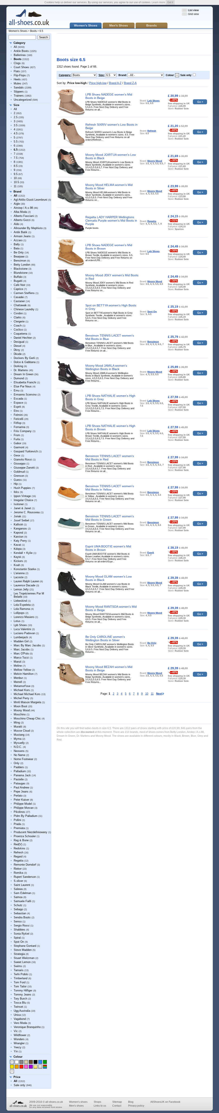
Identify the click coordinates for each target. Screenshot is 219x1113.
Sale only (19, 1085)
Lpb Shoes (20, 625)
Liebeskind (20, 600)
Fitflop (17, 423)
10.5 (16, 182)
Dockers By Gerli (24, 358)
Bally (17, 244)
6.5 (41, 30)
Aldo (16, 224)
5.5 (16, 141)
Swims (18, 966)
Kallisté (18, 524)
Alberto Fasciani (24, 216)
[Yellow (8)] (12, 1066)
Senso (18, 921)
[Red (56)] (21, 1066)
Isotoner (19, 504)
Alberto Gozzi (22, 220)
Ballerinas (20, 55)
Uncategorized (22, 99)
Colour (17, 1056)
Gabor (17, 443)
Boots (33, 30)
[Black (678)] (35, 1062)
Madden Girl (21, 641)
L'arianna (19, 573)
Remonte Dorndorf (25, 864)
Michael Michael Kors (27, 694)
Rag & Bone (21, 840)
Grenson (19, 475)
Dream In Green (23, 374)
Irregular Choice (23, 500)
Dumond (19, 378)
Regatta (18, 860)
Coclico (18, 329)
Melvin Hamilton (24, 673)
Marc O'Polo (21, 653)
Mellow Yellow (22, 669)
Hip (16, 483)
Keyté (17, 557)
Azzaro (18, 240)
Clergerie (19, 321)
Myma (17, 738)
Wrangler (19, 1043)
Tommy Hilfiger (23, 990)
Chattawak (20, 305)
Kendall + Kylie (23, 552)
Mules (17, 83)
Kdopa (18, 548)
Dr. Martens (21, 370)
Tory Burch (20, 998)
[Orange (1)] (16, 1066)
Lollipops (19, 613)
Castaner (19, 301)
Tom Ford (19, 982)
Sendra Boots (22, 917)
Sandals (19, 87)
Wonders (19, 1039)
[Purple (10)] (30, 1066)
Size (16, 105)
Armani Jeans (22, 236)
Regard (18, 856)
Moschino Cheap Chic (27, 718)
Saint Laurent (22, 885)
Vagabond (20, 1018)
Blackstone (21, 268)
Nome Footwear (23, 759)
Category (19, 42)
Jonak (17, 516)
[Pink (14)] (26, 1066)
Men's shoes (76, 1105)
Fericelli (18, 418)
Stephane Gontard (25, 945)
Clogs (17, 63)
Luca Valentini (22, 629)
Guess (18, 479)
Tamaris (19, 970)
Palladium (20, 771)
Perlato (18, 795)
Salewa (18, 889)
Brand (17, 191)
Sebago (18, 909)
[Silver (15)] (40, 1066)
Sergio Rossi (22, 925)
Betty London (22, 264)
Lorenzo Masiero (24, 617)
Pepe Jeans (21, 791)
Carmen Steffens (24, 293)
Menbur (18, 677)
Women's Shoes (18, 30)
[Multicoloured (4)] (45, 1066)
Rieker (18, 868)
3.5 (16, 125)
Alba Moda (20, 211)
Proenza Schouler (25, 836)
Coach (18, 325)
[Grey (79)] (21, 1062)
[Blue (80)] (40, 1062)
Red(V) (18, 844)
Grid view (193, 14)
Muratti (18, 726)
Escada (18, 398)
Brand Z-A (130, 83)
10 (15, 178)
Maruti (17, 661)
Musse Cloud (22, 730)
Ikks (16, 492)
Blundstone (21, 272)
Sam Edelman (22, 893)
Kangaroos (20, 528)
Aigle (17, 203)
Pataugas (19, 783)
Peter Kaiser (21, 799)
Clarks (18, 317)
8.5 (16, 166)
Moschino (20, 714)
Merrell (18, 682)
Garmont (19, 447)
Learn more (158, 2)
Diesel (17, 345)
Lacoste (19, 577)
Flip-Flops (20, 75)
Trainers (19, 95)
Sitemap (117, 1101)
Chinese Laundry (24, 309)
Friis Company (23, 431)
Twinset (18, 1006)
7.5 (16, 157)
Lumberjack (21, 637)
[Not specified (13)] (12, 1071)
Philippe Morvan (24, 807)
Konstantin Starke (25, 569)
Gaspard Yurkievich (26, 451)
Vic (16, 1031)
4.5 (16, 133)
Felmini (18, 414)
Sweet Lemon (22, 962)
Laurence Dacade (24, 585)
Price (16, 1077)
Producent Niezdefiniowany (30, 832)
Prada (17, 824)
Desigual (19, 341)
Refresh (18, 852)
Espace (18, 402)
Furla (17, 439)
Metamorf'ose (22, 686)
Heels (17, 79)
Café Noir (19, 285)
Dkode (18, 354)
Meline (18, 665)
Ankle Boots (21, 51)
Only (16, 763)
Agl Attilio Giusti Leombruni (30, 199)
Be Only (19, 252)
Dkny (17, 349)
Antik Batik (20, 232)
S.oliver (18, 880)
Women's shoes (78, 1101)
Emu (16, 390)
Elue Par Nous (23, 386)
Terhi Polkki (21, 974)
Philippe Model (23, 803)
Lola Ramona (22, 608)
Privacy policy (136, 1105)
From (17, 435)
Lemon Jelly (21, 589)
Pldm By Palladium (25, 815)
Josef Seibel (21, 520)
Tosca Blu (20, 1002)
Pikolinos (19, 811)
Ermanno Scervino (25, 394)
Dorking (18, 366)
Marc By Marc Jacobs (27, 645)
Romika (18, 872)
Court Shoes (21, 67)
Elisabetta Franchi (25, 382)
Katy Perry (20, 540)
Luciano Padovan (24, 633)
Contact (116, 1105)
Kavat (17, 544)
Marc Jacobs (22, 649)
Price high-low (98, 83)
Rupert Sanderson (25, 876)
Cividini (18, 313)
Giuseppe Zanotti (24, 467)
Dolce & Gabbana (25, 362)
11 (15, 186)
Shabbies (19, 929)
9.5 (16, 174)
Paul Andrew (21, 787)
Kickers (18, 561)
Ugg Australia (22, 1010)
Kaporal (18, 532)
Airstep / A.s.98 (23, 207)
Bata (16, 248)
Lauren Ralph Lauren (26, 581)
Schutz (18, 905)
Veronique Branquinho (27, 1027)
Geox (17, 455)
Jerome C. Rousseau (27, 512)
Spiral (17, 937)
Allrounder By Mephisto (28, 228)
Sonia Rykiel (21, 933)
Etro (16, 410)
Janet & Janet (22, 508)
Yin (16, 1051)
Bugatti (18, 280)
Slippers (19, 91)
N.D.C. (18, 746)
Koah (17, 565)
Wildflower (20, 1035)
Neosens (19, 751)
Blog (130, 1101)
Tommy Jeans (22, 994)
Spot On (19, 941)
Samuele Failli (22, 901)
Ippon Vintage (22, 496)
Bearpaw (19, 256)
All (15, 47)
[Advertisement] (134, 44)
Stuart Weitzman (24, 958)
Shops (97, 1101)
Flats (17, 71)
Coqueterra (20, 333)
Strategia (19, 954)
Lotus (17, 621)
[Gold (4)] (35, 1066)
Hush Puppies (22, 488)
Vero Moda (20, 1023)
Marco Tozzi (21, 657)
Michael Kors (22, 690)
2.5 (16, 117)
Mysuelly (19, 742)
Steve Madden (23, 949)
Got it (170, 2)
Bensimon (20, 260)
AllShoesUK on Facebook (165, 1101)
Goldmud (19, 471)
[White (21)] (16, 1062)
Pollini (17, 820)
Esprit (17, 406)
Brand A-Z (115, 83)
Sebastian (20, 913)
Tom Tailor (20, 986)
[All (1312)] (12, 1062)
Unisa (17, 1014)
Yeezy (17, 1047)
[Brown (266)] (30, 1062)
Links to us (100, 1105)
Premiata (19, 828)
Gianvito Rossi (23, 459)
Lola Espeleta (22, 604)
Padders (19, 767)
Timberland (20, 978)
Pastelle (19, 779)
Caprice (18, 289)
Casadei (19, 297)
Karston (18, 536)
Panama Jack (22, 775)
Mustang (19, 734)
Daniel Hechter (23, 337)
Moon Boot (20, 706)
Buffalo (18, 276)
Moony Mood (22, 710)
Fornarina (19, 427)
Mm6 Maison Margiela (27, 702)
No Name (19, 755)
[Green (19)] (45, 1062)
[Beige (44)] (26, 1062)
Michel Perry (21, 698)
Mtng (17, 722)
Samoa (18, 897)
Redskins (19, 848)
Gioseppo (19, 463)
